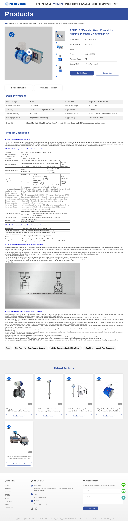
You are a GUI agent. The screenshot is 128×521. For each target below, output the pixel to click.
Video (7, 505)
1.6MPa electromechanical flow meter (65, 348)
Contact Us (9, 508)
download (84, 4)
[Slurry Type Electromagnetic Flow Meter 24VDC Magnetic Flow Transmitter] (19, 390)
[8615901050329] (123, 491)
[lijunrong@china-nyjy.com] (123, 497)
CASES (7, 495)
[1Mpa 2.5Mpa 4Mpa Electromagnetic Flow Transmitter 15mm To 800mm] (109, 390)
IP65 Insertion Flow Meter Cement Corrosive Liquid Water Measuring (49, 410)
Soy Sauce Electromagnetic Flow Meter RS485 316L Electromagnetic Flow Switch (19, 458)
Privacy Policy (12, 519)
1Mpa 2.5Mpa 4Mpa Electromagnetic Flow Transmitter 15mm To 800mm (109, 410)
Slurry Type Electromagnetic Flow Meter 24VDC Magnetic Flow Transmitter (19, 410)
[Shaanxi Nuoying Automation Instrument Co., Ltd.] (16, 4)
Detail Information (18, 88)
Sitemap (21, 519)
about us (46, 4)
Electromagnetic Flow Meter (27, 23)
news (75, 4)
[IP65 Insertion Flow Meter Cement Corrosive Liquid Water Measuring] (49, 390)
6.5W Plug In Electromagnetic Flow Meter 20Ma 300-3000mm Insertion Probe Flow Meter (79, 410)
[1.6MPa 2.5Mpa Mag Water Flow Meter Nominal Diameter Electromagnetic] (28, 53)
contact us (105, 4)
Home (37, 4)
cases (67, 4)
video (94, 4)
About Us (8, 489)
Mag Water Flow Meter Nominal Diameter (30, 348)
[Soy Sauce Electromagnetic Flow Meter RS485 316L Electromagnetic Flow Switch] (19, 437)
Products (15, 23)
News (7, 498)
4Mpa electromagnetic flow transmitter (99, 348)
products (58, 4)
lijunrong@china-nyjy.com (42, 504)
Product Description (48, 88)
